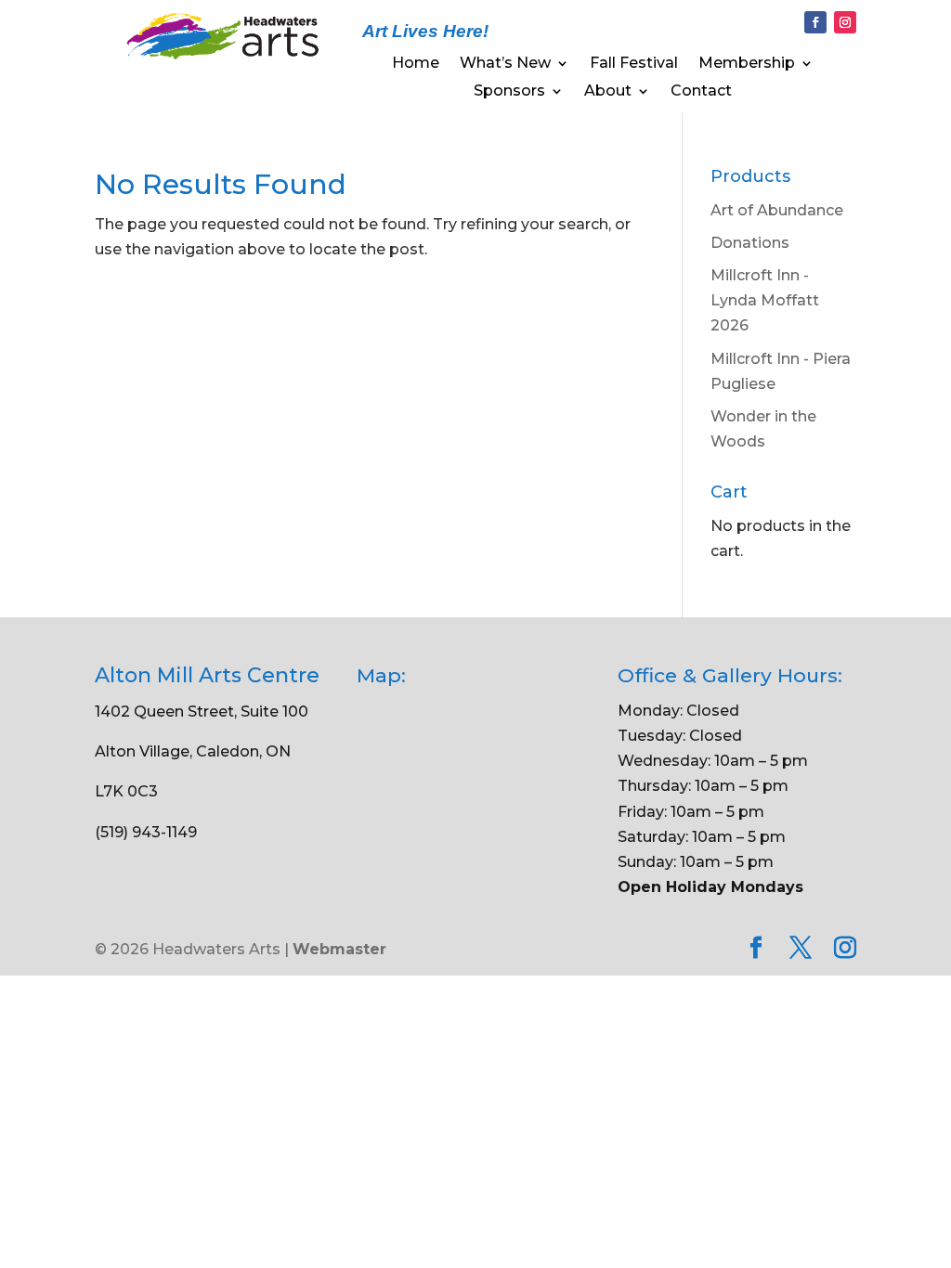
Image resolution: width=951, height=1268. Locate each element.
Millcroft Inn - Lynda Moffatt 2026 (764, 300)
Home (415, 64)
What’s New (505, 64)
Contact (701, 91)
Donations (749, 243)
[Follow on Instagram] (845, 22)
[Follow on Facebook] (815, 22)
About (608, 91)
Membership (746, 64)
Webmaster (339, 949)
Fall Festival (634, 64)
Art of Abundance (776, 210)
